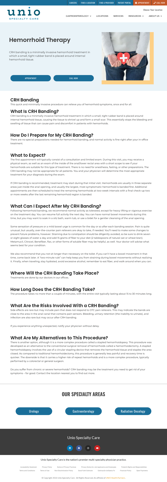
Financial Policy (125, 471)
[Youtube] (97, 448)
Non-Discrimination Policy (64, 471)
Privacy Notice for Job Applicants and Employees (98, 467)
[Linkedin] (70, 448)
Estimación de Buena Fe (106, 471)
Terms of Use (44, 471)
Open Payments (142, 471)
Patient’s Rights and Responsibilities (134, 467)
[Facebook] (79, 448)
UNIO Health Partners (115, 478)
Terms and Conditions (27, 471)
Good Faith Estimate (85, 471)
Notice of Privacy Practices (66, 467)
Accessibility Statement (28, 467)
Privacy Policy (47, 467)
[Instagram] (88, 448)
